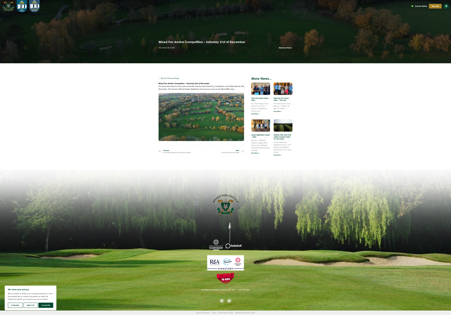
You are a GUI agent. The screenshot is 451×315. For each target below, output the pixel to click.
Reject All (30, 305)
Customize (15, 305)
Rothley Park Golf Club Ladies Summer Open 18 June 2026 (282, 137)
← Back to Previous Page (169, 78)
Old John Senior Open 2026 (259, 99)
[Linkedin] (221, 300)
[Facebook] (229, 300)
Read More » (255, 114)
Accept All (46, 305)
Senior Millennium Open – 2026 (260, 136)
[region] (30, 298)
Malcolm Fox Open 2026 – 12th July (281, 99)
